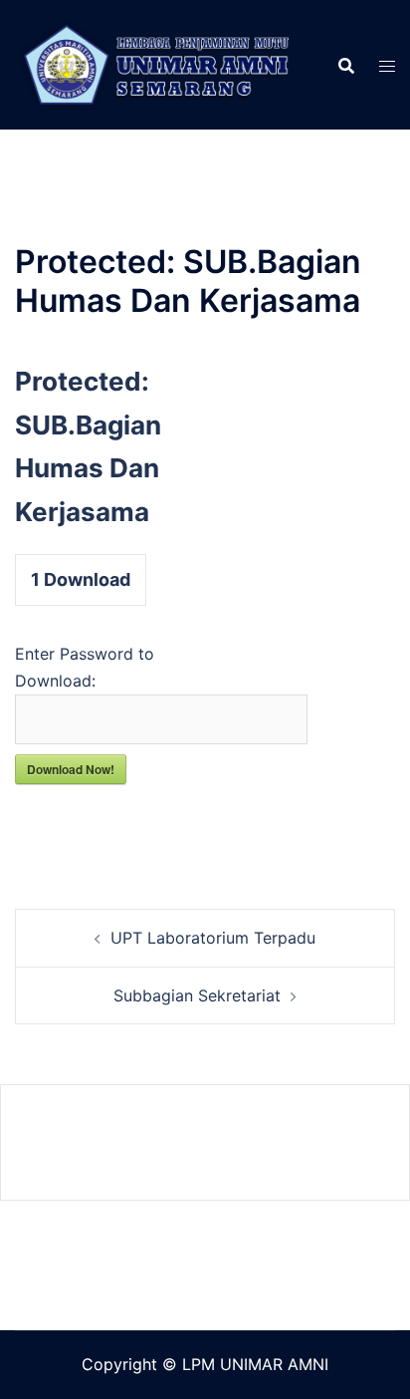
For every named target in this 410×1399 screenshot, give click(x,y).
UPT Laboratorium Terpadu (212, 938)
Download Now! (70, 769)
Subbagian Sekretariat (197, 995)
